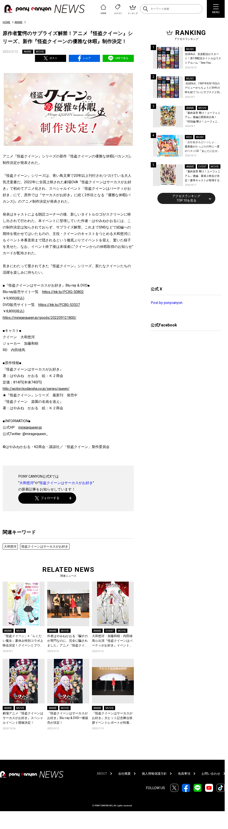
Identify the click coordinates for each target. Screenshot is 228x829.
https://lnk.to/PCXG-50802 (63, 292)
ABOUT (102, 773)
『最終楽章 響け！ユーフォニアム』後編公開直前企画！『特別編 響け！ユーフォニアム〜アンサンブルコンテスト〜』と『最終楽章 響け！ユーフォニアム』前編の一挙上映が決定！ (202, 117)
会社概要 (124, 773)
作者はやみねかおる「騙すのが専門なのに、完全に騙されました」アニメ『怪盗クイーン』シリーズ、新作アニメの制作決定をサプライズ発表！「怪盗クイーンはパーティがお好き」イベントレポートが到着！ (67, 641)
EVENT (110, 630)
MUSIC (190, 49)
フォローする (50, 498)
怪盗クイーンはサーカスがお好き (66, 483)
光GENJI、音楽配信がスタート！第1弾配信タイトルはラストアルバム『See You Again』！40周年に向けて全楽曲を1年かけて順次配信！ (203, 59)
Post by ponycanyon (166, 303)
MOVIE (40, 51)
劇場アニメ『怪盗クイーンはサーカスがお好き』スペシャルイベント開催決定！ (23, 717)
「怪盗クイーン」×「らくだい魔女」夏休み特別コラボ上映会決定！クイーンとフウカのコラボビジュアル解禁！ (23, 641)
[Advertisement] (184, 244)
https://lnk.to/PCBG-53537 (59, 305)
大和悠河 (26, 483)
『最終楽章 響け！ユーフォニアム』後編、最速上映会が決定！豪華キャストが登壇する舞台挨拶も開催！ (202, 176)
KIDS (189, 137)
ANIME (18, 22)
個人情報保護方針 (154, 773)
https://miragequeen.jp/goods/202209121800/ (39, 318)
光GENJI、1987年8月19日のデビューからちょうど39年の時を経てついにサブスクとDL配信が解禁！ (202, 88)
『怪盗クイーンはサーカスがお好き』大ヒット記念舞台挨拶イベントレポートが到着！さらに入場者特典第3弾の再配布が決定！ (112, 718)
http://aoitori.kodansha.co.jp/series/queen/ (36, 389)
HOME (6, 22)
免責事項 (184, 773)
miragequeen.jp (30, 427)
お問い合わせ (211, 773)
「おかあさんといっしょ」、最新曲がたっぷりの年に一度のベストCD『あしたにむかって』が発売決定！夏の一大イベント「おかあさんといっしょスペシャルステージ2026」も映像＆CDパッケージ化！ (202, 147)
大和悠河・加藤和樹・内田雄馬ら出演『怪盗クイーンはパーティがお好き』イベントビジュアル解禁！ (112, 641)
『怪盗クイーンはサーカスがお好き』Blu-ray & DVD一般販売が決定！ (67, 717)
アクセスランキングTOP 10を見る (186, 198)
